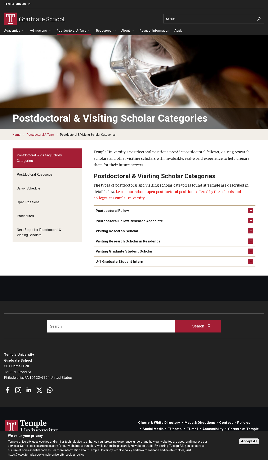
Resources (103, 30)
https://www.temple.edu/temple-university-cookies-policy (46, 454)
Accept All (249, 441)
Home (17, 134)
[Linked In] (28, 390)
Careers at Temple (243, 429)
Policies (243, 422)
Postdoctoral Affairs (71, 30)
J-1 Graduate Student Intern (119, 261)
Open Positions (28, 202)
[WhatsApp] (49, 390)
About (125, 30)
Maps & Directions (199, 422)
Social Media (153, 429)
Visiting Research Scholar (117, 231)
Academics (12, 30)
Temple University (17, 4)
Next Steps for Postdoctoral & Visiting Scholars (39, 232)
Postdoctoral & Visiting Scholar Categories (39, 158)
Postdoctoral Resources (35, 175)
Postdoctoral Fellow (112, 211)
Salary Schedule (28, 188)
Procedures (25, 216)
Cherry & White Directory (159, 422)
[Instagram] (18, 390)
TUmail (192, 429)
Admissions (38, 30)
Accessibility (213, 429)
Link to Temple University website (31, 427)
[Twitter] (39, 390)
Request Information (154, 30)
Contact (226, 422)
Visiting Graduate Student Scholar (124, 251)
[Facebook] (8, 390)
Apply (178, 30)
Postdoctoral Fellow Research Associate (129, 221)
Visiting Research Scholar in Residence (128, 241)
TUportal (175, 429)
